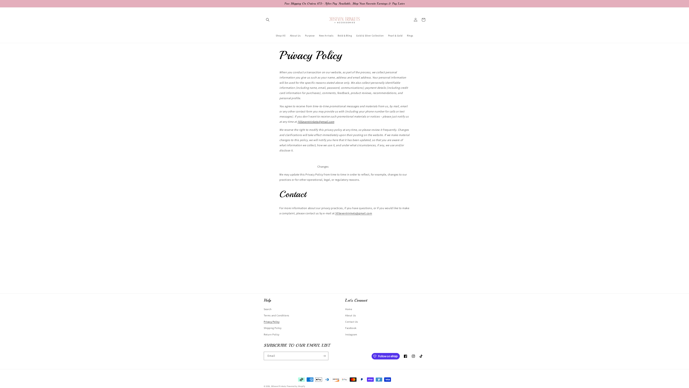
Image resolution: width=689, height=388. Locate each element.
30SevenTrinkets (278, 386)
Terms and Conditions (276, 315)
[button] (268, 20)
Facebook (351, 328)
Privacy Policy (271, 321)
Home (348, 309)
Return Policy (271, 334)
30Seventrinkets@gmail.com (353, 213)
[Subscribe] (324, 356)
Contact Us (351, 321)
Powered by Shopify (296, 386)
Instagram (351, 334)
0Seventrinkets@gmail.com (316, 122)
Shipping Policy (273, 328)
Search (268, 309)
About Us (350, 315)
